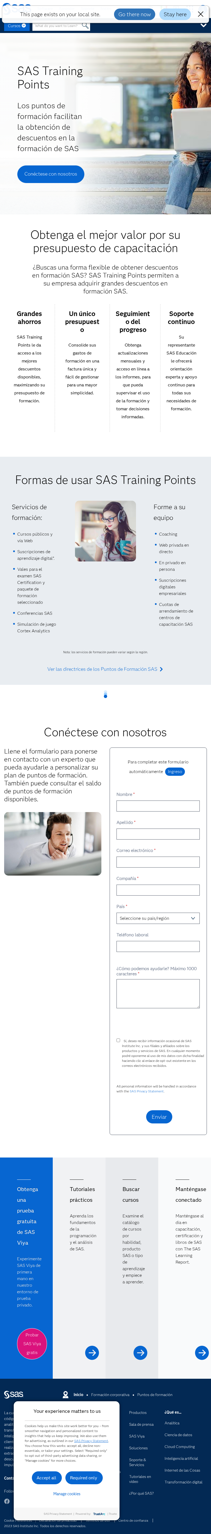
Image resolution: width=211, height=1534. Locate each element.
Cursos (14, 25)
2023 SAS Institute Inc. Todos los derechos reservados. (45, 1526)
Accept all (46, 1477)
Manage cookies (66, 1493)
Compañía (127, 878)
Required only (83, 1477)
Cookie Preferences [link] (18, 1520)
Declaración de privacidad (58, 1520)
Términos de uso (97, 1520)
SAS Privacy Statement (147, 1091)
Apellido (125, 822)
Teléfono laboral (132, 934)
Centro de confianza (133, 1520)
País (121, 906)
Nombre (125, 794)
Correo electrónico (135, 850)
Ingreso (175, 771)
